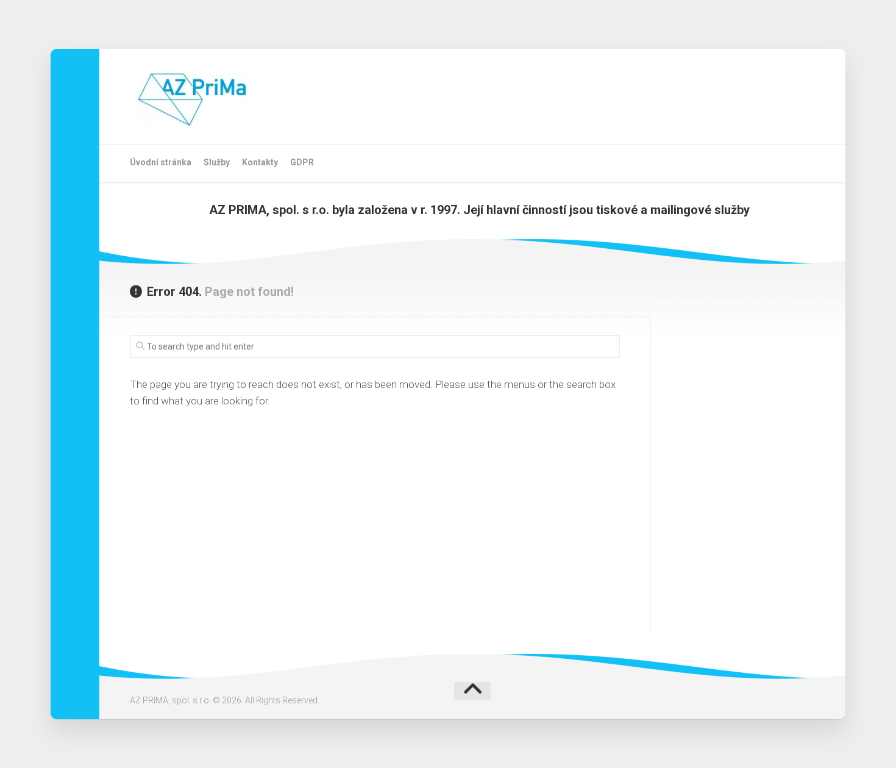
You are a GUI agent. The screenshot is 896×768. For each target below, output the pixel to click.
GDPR (302, 162)
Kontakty (260, 162)
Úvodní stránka (160, 162)
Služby (217, 162)
